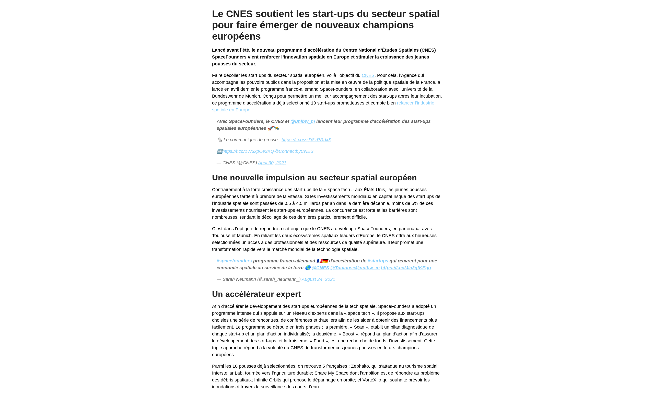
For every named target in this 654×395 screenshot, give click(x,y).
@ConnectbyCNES (293, 151)
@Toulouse (342, 267)
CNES (368, 75)
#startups (378, 260)
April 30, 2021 (272, 162)
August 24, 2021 (318, 279)
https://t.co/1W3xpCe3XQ (248, 151)
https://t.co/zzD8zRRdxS (306, 139)
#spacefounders (234, 260)
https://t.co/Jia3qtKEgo (406, 267)
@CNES (320, 267)
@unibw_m (302, 121)
